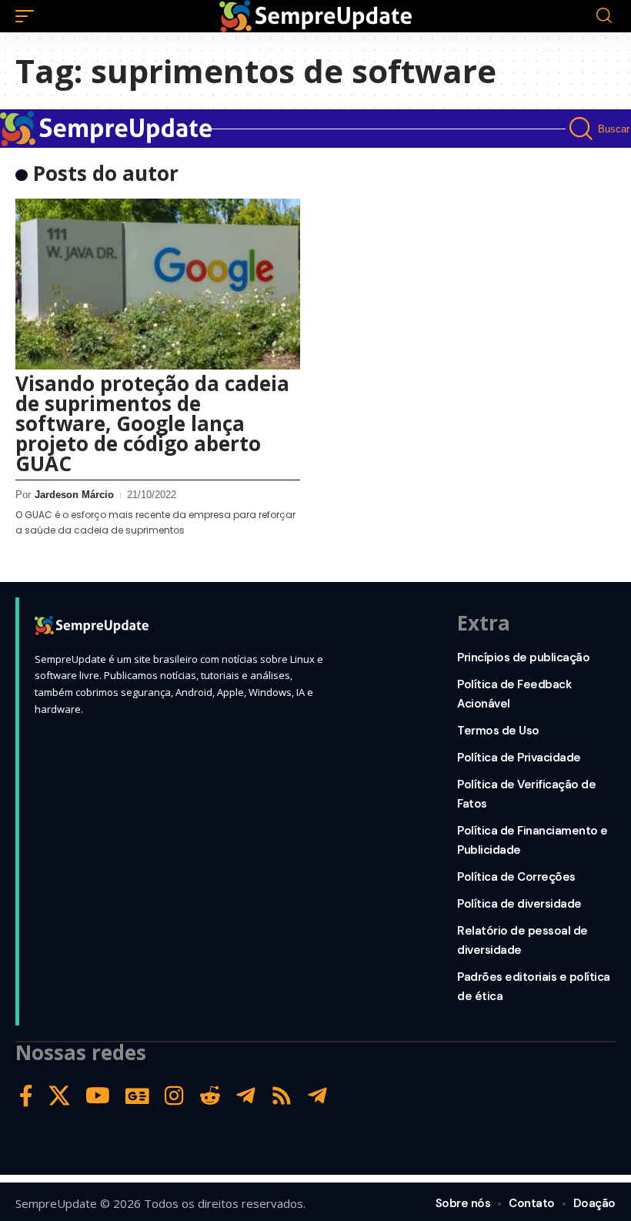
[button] (28, 16)
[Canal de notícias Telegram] (317, 1096)
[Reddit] (210, 1096)
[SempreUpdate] (315, 16)
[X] (59, 1096)
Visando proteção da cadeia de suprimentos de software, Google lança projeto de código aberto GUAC (152, 423)
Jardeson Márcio (74, 494)
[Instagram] (174, 1096)
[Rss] (281, 1096)
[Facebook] (26, 1096)
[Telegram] (245, 1096)
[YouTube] (98, 1096)
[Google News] (137, 1096)
